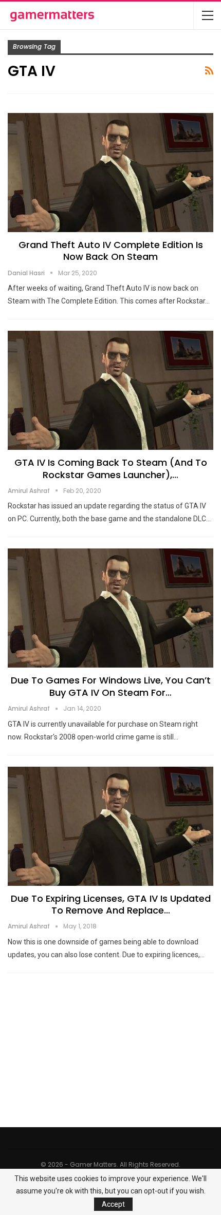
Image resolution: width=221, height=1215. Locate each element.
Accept (113, 1204)
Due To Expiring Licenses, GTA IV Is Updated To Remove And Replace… (111, 904)
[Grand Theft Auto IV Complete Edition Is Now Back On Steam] (110, 172)
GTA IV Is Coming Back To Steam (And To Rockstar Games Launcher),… (110, 468)
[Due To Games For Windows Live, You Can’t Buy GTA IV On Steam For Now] (110, 608)
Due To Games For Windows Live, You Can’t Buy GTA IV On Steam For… (111, 686)
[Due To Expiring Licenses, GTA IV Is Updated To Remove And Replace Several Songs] (110, 826)
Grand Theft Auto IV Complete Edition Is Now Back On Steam (111, 250)
